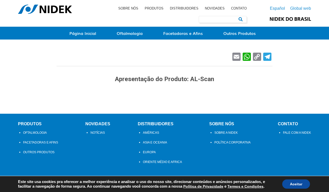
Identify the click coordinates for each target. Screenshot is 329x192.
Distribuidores (184, 8)
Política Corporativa (232, 142)
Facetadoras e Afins (183, 33)
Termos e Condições (245, 186)
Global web (300, 8)
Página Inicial (82, 33)
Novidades (215, 8)
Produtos (154, 8)
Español (277, 8)
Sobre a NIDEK (226, 133)
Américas (151, 133)
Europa (149, 152)
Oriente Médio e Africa (162, 162)
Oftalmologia (130, 33)
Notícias (97, 133)
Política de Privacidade (203, 186)
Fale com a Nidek (297, 133)
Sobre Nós (128, 8)
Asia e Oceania (155, 142)
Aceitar (296, 184)
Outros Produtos (239, 33)
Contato (239, 8)
